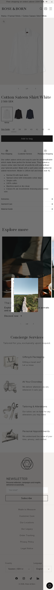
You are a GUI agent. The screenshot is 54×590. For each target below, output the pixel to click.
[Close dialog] (31, 279)
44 (50, 129)
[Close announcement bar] (52, 2)
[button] (50, 8)
